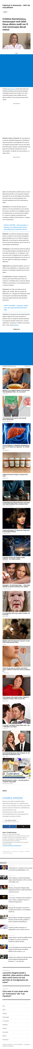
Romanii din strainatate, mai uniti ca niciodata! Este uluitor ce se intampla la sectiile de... (19, 909)
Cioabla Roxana (13, 798)
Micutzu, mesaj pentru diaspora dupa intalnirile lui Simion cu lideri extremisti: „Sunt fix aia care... (20, 890)
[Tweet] (23, 826)
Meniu (5, 12)
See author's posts (10, 820)
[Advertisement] (16, 70)
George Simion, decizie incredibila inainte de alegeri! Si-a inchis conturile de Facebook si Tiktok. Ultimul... (20, 939)
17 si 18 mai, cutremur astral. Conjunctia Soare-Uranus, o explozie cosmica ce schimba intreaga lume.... (19, 900)
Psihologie (6, 1017)
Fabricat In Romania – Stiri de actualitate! (13, 1044)
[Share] (9, 826)
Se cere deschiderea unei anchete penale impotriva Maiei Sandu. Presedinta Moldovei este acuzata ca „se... (19, 949)
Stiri (4, 1006)
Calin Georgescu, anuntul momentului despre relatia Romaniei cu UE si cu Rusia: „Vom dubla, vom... (20, 880)
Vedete (5, 1013)
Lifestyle (5, 1024)
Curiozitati (6, 1021)
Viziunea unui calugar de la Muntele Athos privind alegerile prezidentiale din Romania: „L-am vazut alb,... (20, 959)
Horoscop (21, 851)
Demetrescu (11, 89)
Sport (4, 1009)
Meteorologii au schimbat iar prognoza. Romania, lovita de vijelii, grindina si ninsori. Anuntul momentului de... (19, 919)
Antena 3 (16, 325)
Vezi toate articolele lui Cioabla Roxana (12, 845)
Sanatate (5, 1032)
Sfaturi (5, 1036)
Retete (5, 1028)
